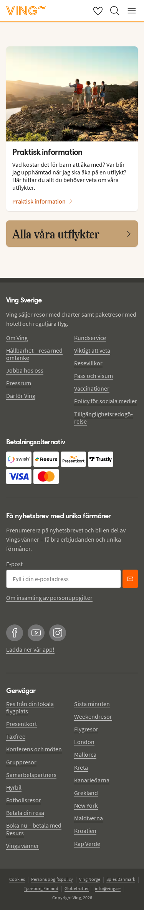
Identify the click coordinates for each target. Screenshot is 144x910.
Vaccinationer (91, 388)
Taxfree (15, 736)
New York (86, 805)
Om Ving (17, 338)
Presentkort (21, 724)
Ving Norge (89, 879)
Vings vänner (22, 845)
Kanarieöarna (91, 780)
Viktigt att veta (92, 350)
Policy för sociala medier (105, 401)
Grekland (86, 793)
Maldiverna (88, 818)
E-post (14, 564)
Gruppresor (21, 762)
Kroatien (85, 830)
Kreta (81, 767)
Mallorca (85, 754)
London (84, 742)
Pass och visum (93, 375)
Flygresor (86, 729)
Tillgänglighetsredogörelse (103, 417)
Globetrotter (77, 888)
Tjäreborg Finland (41, 888)
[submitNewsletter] (130, 579)
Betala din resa (25, 812)
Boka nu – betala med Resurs (33, 828)
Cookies (17, 879)
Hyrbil (14, 787)
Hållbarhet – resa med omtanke (34, 354)
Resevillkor (88, 363)
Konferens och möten (34, 749)
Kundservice (90, 338)
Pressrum (18, 383)
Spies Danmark (120, 879)
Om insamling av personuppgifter (49, 597)
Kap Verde (87, 844)
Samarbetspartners (31, 775)
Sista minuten (92, 704)
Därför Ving (20, 395)
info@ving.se (108, 888)
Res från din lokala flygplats (30, 707)
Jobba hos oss (24, 370)
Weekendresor (93, 716)
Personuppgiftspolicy (52, 879)
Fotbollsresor (23, 800)
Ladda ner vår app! (30, 649)
